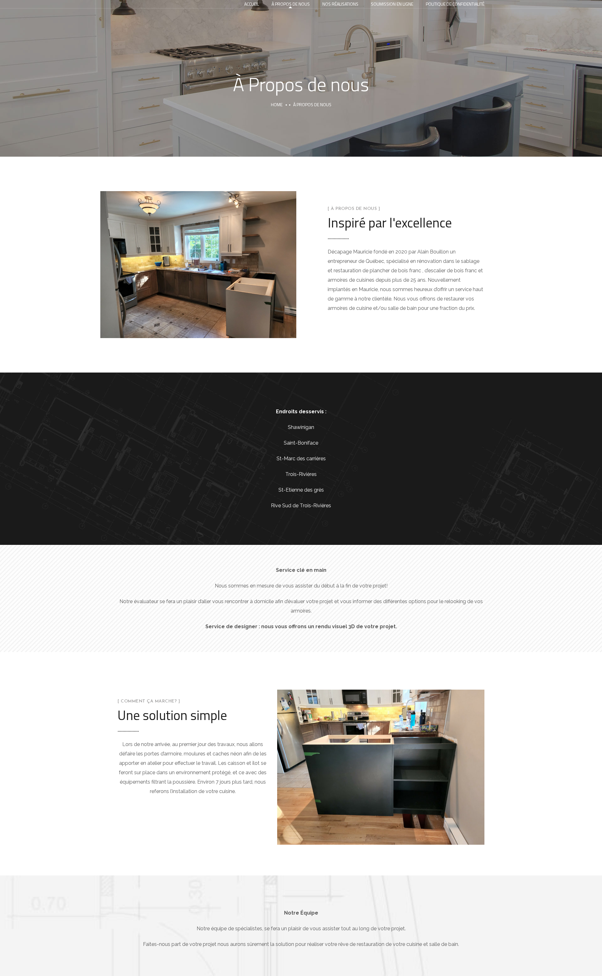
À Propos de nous (291, 4)
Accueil (251, 4)
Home (277, 104)
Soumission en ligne (392, 4)
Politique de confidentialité (455, 4)
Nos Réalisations (340, 4)
